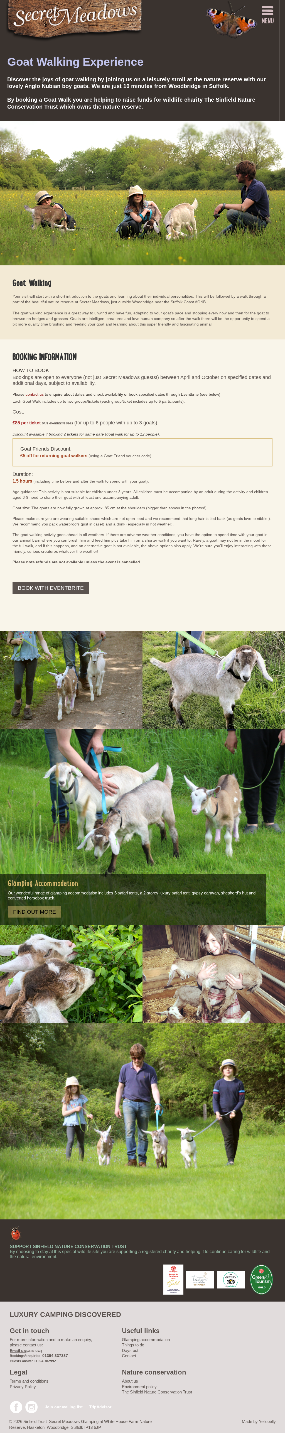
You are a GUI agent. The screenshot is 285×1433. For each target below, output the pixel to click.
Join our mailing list (64, 1407)
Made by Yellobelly (259, 1421)
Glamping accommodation (146, 1339)
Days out (130, 1350)
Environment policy (139, 1386)
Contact (129, 1355)
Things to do (133, 1344)
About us (130, 1381)
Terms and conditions (29, 1381)
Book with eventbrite (51, 588)
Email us (18, 1350)
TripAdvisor (100, 1407)
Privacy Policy (23, 1386)
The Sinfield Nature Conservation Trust (157, 1392)
